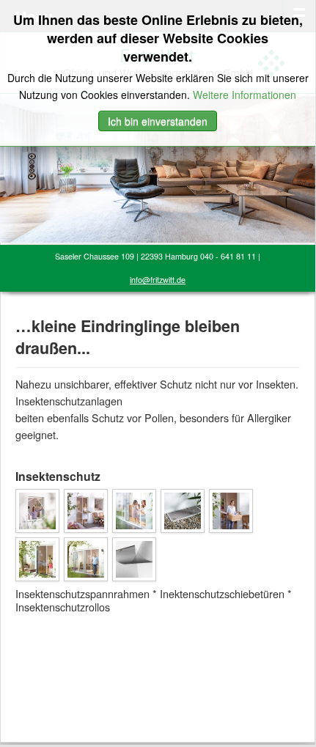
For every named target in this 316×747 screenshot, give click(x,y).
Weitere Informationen (244, 94)
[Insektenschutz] (37, 509)
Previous (11, 166)
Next (304, 166)
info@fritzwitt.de (157, 279)
